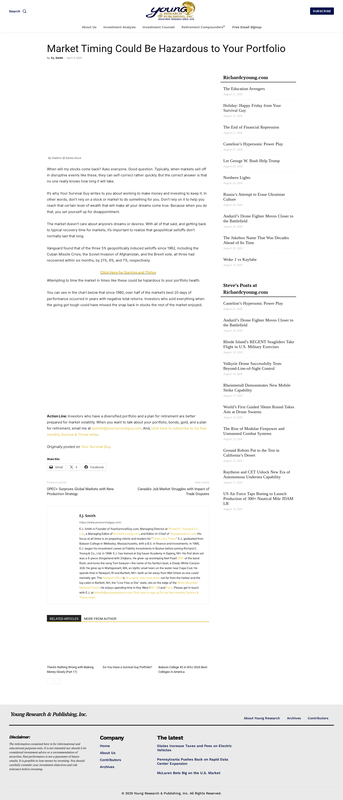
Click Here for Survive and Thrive (128, 272)
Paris (169, 587)
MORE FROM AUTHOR (100, 619)
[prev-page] (50, 681)
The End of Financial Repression (251, 127)
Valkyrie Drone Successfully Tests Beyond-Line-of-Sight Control (252, 366)
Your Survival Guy (95, 446)
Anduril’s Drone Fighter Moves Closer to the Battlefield (258, 218)
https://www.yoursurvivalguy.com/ (100, 522)
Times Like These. (164, 538)
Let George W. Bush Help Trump (251, 160)
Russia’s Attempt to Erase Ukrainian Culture (254, 197)
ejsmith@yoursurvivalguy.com (116, 428)
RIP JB (154, 587)
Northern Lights (236, 177)
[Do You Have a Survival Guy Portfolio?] (128, 645)
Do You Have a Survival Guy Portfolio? (127, 667)
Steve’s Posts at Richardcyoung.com (245, 288)
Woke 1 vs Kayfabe (240, 259)
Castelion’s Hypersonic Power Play (253, 144)
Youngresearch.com (183, 533)
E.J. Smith (57, 57)
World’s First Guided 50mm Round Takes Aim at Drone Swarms (258, 409)
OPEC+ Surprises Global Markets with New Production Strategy (80, 491)
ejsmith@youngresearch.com (113, 592)
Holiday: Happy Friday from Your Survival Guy (252, 108)
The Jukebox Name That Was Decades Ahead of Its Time (256, 240)
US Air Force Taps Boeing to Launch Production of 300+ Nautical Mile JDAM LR (258, 498)
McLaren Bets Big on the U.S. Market (188, 773)
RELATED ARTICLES (64, 619)
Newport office (112, 578)
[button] (18, 11)
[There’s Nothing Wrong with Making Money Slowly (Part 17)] (72, 645)
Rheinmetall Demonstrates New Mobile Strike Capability (256, 387)
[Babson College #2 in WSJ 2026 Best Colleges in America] (183, 645)
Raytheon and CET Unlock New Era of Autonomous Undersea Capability (256, 474)
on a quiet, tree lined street (143, 578)
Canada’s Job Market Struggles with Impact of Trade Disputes (173, 491)
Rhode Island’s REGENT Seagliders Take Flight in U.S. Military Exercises (258, 344)
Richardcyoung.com (126, 533)
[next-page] (57, 681)
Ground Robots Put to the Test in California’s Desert (251, 453)
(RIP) (181, 558)
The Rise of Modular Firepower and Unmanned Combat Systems (253, 431)
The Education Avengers (244, 88)
